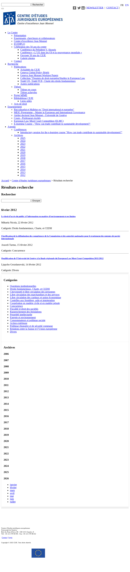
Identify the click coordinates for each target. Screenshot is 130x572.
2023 (22, 143)
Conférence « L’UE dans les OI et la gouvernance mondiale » (51, 52)
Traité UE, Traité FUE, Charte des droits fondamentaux (48, 81)
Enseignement (15, 106)
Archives (18, 135)
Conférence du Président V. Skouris (38, 49)
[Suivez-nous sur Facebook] (74, 7)
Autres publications (30, 84)
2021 (22, 149)
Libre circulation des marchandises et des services (34, 294)
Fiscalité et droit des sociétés (24, 309)
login (10, 537)
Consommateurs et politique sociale (27, 320)
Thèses (17, 86)
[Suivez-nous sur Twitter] (79, 7)
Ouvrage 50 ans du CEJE (33, 55)
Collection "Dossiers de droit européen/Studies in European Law (52, 78)
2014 (22, 169)
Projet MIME (20, 95)
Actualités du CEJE (30, 69)
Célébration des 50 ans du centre (30, 46)
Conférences (20, 129)
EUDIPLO (19, 44)
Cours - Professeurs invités (27, 118)
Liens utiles (26, 101)
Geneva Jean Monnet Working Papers (39, 75)
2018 (22, 158)
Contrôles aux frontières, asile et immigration (32, 300)
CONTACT (112, 7)
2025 (22, 138)
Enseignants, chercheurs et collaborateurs (34, 38)
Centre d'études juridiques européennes (31, 180)
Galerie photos (27, 58)
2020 (22, 152)
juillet (13, 501)
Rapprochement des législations (26, 311)
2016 (22, 163)
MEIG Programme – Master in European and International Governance (49, 112)
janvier (13, 484)
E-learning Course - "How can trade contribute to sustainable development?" (52, 123)
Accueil (5, 180)
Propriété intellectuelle (21, 314)
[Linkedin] (83, 7)
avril (12, 493)
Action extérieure (18, 323)
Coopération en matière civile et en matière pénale (35, 303)
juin (12, 499)
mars (12, 490)
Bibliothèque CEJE (23, 98)
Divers (13, 331)
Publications (20, 66)
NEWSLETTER (94, 7)
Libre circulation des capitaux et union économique (35, 297)
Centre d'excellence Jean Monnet (30, 41)
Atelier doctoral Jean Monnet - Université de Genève (40, 115)
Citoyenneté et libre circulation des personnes (32, 291)
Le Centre (13, 32)
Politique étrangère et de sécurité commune (31, 326)
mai (12, 496)
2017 (22, 161)
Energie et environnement (23, 317)
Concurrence (16, 306)
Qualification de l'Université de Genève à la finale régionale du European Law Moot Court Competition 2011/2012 (52, 258)
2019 (22, 155)
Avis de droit (20, 104)
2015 (22, 166)
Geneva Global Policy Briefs (34, 72)
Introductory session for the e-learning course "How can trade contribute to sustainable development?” (71, 132)
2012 (22, 175)
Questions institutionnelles (23, 286)
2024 (22, 141)
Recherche (13, 64)
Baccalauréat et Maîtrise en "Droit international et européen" (44, 109)
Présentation (20, 35)
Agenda (12, 126)
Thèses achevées (28, 92)
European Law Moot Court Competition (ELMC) (39, 121)
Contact (18, 61)
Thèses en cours (28, 89)
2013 (22, 172)
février (13, 487)
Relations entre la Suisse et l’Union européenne (33, 329)
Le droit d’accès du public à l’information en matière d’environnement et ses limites (38, 216)
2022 (22, 146)
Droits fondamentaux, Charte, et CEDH (30, 289)
